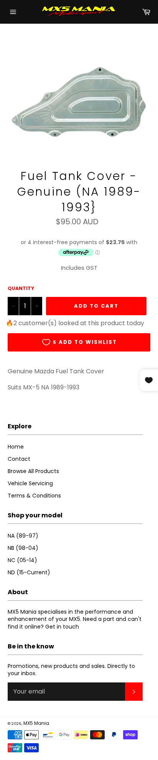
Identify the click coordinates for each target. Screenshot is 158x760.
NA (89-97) (23, 536)
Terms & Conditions (34, 495)
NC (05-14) (22, 560)
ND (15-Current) (29, 572)
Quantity (21, 288)
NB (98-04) (23, 548)
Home (16, 446)
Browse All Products (33, 471)
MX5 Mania (36, 723)
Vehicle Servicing (30, 483)
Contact (19, 459)
